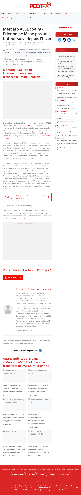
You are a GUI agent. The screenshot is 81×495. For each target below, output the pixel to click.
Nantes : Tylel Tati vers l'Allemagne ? (67, 113)
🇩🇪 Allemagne (62, 111)
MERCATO (4, 18)
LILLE (39, 14)
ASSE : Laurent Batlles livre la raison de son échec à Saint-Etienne (12, 388)
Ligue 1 (12, 18)
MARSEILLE (10, 14)
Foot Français (23, 18)
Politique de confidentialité (59, 474)
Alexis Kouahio (43, 289)
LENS (45, 14)
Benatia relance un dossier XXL (65, 103)
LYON (18, 14)
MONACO (32, 14)
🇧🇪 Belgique (61, 100)
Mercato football (22, 469)
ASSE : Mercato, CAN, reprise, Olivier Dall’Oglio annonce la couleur (14, 449)
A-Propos (32, 474)
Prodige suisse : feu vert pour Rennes (67, 97)
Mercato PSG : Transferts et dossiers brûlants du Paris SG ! (66, 67)
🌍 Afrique (60, 138)
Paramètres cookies (72, 469)
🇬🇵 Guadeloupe (62, 125)
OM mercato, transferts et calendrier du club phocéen (65, 76)
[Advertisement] (27, 101)
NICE (50, 14)
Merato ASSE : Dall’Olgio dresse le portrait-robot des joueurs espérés (13, 417)
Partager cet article (14, 277)
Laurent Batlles (22, 218)
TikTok (56, 469)
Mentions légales (18, 474)
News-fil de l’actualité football (66, 71)
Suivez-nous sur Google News (25, 350)
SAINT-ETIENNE (69, 14)
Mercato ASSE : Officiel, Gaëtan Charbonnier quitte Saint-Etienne (38, 388)
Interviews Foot (34, 469)
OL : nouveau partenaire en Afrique (66, 140)
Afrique (32, 18)
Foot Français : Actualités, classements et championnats (66, 55)
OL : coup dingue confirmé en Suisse (66, 90)
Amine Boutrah (24, 125)
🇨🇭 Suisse (60, 88)
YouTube (62, 469)
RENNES (24, 14)
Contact (42, 474)
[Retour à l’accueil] (40, 6)
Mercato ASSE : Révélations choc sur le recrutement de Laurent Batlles (36, 419)
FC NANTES (58, 14)
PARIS (3, 14)
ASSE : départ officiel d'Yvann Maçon (67, 135)
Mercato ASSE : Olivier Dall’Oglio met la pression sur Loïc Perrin (38, 449)
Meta (43, 469)
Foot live (13, 469)
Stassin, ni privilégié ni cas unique (66, 108)
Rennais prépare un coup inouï (65, 105)
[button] (1, 22)
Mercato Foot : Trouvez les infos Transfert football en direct (65, 61)
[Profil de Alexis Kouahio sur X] (31, 330)
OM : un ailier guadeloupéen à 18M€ (66, 128)
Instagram (49, 469)
